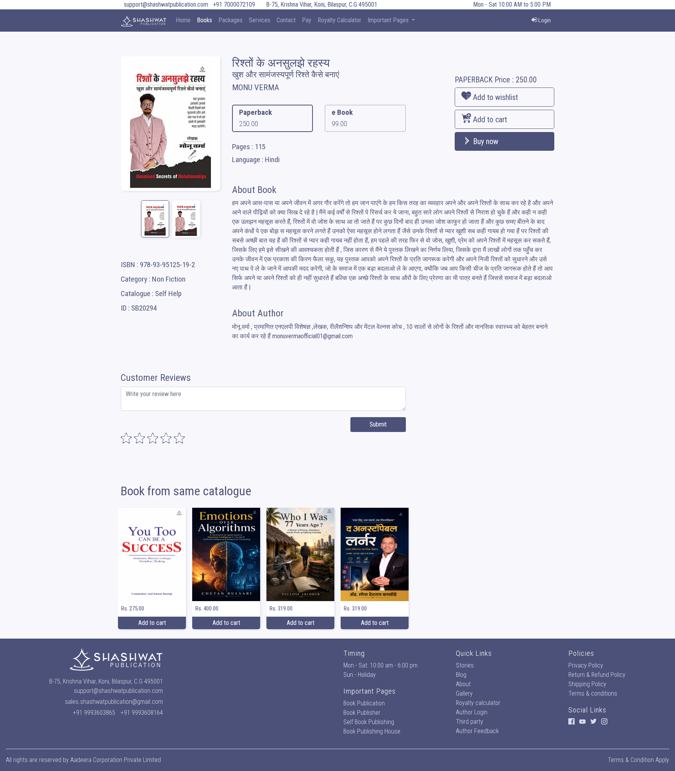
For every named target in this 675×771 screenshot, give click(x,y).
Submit (378, 424)
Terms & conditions (592, 693)
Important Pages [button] (389, 20)
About (463, 684)
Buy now (484, 141)
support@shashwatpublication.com (166, 4)
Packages (230, 20)
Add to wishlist (494, 97)
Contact (286, 20)
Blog (461, 674)
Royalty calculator (478, 703)
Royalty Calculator (339, 20)
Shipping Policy (587, 684)
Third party (469, 721)
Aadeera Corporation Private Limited (115, 760)
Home (183, 20)
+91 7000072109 (234, 4)
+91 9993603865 (94, 712)
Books (204, 20)
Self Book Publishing (368, 722)
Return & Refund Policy (596, 674)
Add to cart (489, 119)
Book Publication (364, 703)
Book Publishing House (371, 731)
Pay (306, 20)
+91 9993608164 (142, 712)
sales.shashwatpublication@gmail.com (114, 701)
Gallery (464, 693)
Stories (465, 665)
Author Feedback (477, 731)
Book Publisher (361, 712)
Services (259, 20)
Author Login (472, 712)
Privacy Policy (585, 665)
